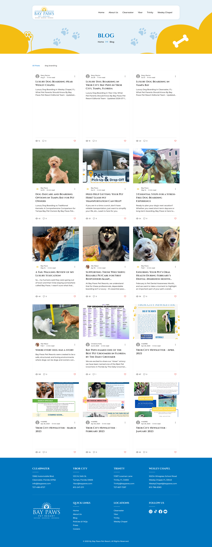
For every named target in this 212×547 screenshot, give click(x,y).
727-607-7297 (120, 487)
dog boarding (51, 66)
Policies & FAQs (80, 521)
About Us (77, 514)
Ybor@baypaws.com (82, 483)
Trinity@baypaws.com (124, 483)
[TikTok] (155, 511)
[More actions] (75, 76)
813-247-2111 (78, 487)
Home (101, 42)
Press (75, 525)
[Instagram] (150, 511)
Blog (112, 42)
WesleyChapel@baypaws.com (163, 483)
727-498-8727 (38, 487)
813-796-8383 (155, 487)
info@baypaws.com (41, 483)
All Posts (36, 66)
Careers (76, 529)
